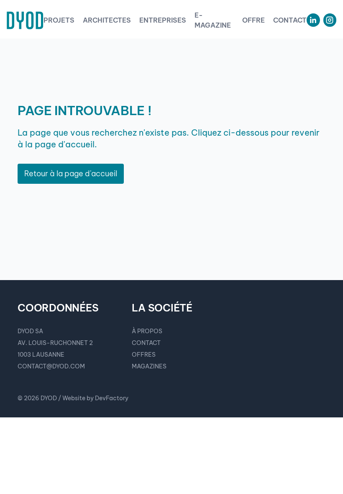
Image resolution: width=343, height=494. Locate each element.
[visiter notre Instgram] (329, 20)
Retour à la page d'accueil (70, 173)
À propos (147, 331)
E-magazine (213, 20)
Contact (290, 20)
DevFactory (111, 398)
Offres (144, 354)
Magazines (149, 366)
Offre (253, 20)
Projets (59, 20)
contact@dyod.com (51, 366)
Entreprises (162, 20)
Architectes (107, 20)
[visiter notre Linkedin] (313, 20)
